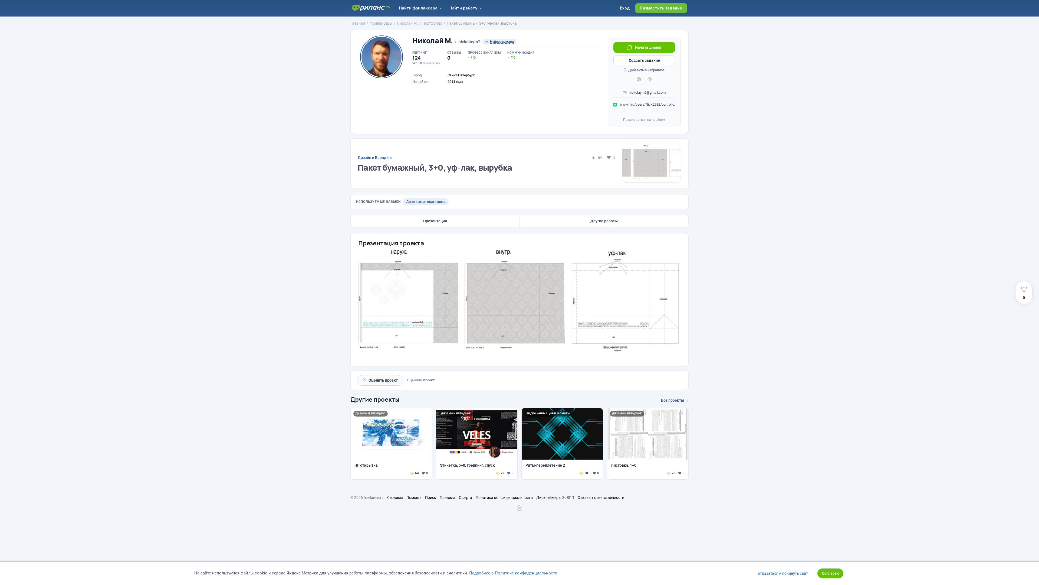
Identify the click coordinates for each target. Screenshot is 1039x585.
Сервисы (395, 497)
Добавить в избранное (646, 70)
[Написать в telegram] (638, 79)
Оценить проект (380, 380)
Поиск (430, 497)
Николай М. (432, 41)
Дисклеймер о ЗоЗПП (555, 497)
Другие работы (604, 221)
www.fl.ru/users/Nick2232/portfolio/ (647, 104)
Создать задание (644, 60)
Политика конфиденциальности (504, 497)
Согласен (830, 573)
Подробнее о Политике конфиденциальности (513, 573)
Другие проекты (375, 399)
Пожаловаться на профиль (644, 120)
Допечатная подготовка (426, 202)
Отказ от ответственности (601, 497)
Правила (447, 497)
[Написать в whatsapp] (649, 79)
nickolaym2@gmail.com (647, 92)
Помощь (414, 497)
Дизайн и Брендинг (375, 157)
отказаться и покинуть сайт (783, 573)
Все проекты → (675, 400)
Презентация (435, 221)
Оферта (465, 497)
